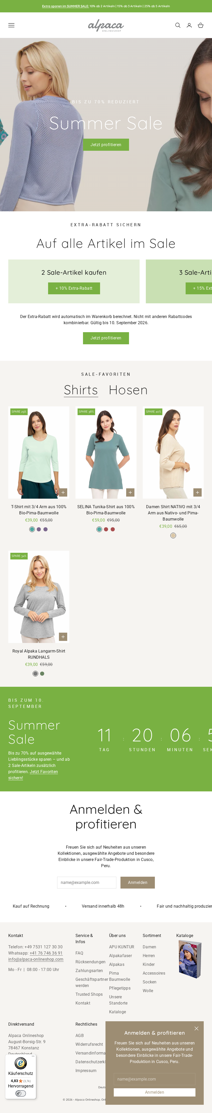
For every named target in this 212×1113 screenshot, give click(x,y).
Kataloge (117, 1011)
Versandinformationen (96, 1053)
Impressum (85, 1070)
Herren (149, 955)
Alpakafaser (120, 955)
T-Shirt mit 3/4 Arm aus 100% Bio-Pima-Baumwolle (38, 509)
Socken (150, 982)
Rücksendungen (90, 961)
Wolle (148, 990)
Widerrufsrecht (89, 1044)
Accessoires (154, 973)
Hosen (128, 389)
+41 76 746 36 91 (46, 953)
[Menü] (33, 1057)
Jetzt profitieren (105, 144)
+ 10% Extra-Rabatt (74, 288)
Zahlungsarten (89, 970)
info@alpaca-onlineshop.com (36, 959)
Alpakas (116, 964)
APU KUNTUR (121, 946)
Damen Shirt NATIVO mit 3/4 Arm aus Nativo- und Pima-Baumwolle (173, 513)
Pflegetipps (120, 988)
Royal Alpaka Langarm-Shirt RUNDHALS (38, 654)
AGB (79, 1035)
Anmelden (154, 1092)
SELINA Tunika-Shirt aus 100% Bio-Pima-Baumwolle (106, 509)
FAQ (79, 953)
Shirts (81, 389)
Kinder (149, 964)
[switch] (21, 1093)
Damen (149, 946)
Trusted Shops (89, 994)
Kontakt (82, 1003)
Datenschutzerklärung (96, 1061)
